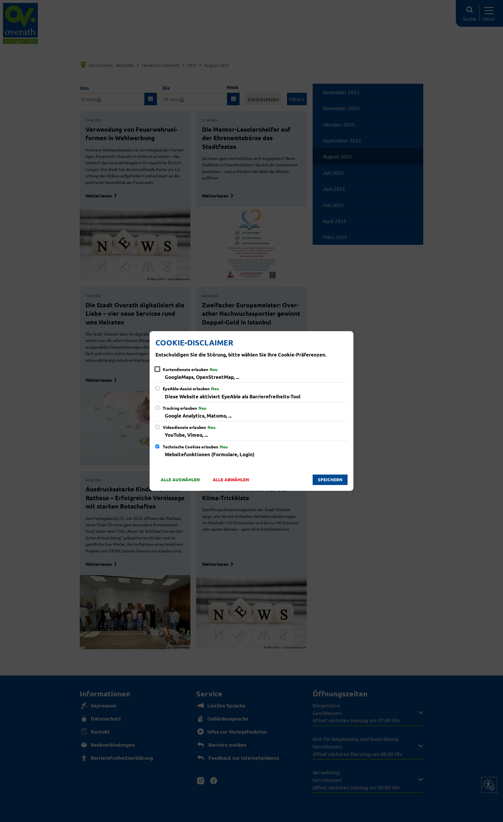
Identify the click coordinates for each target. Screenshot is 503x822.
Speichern (330, 479)
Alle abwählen (231, 479)
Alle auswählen (180, 479)
